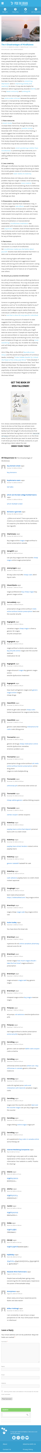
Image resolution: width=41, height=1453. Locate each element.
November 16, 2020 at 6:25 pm (15, 796)
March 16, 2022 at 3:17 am (14, 1174)
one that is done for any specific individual (22, 315)
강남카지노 (11, 1261)
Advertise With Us (29, 1444)
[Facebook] (14, 1437)
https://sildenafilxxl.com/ (16, 897)
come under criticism (12, 98)
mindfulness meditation (19, 223)
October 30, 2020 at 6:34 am (15, 553)
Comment (4, 1341)
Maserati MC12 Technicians (17, 1272)
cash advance (12, 878)
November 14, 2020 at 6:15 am (15, 759)
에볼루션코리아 (12, 1178)
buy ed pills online (13, 651)
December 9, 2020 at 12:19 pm (15, 1044)
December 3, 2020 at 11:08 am (15, 939)
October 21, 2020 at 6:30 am (14, 499)
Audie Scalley (12, 922)
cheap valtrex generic (14, 800)
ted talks (10, 487)
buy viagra (28, 997)
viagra (22, 540)
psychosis (8, 229)
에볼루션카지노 (12, 1195)
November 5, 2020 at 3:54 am (15, 644)
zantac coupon (12, 815)
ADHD (33, 89)
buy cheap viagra (27, 592)
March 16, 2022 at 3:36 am (14, 1225)
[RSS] (27, 1437)
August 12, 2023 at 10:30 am (14, 1293)
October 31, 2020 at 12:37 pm (15, 570)
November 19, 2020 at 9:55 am (15, 842)
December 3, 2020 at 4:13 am (15, 924)
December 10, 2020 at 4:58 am (15, 1081)
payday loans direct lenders (17, 846)
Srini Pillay (24, 47)
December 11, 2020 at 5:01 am (15, 1135)
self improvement (16, 49)
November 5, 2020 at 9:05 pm (15, 666)
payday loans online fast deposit (19, 829)
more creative (26, 183)
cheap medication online (29, 744)
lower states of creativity (22, 174)
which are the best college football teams (22, 495)
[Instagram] (18, 1437)
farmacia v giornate (14, 512)
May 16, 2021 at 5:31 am (13, 1152)
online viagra (22, 1125)
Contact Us (7, 1449)
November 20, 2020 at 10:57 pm (15, 873)
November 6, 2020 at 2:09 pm (15, 685)
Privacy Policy (28, 1449)
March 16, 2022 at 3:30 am (14, 1208)
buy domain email (13, 466)
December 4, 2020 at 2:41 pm (15, 993)
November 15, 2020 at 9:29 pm (15, 781)
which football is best (14, 504)
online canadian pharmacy (29, 944)
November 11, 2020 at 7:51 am (15, 722)
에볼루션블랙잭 (12, 1247)
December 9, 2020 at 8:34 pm (15, 1061)
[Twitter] (22, 1437)
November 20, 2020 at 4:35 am (15, 859)
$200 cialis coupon (32, 1049)
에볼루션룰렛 (12, 1230)
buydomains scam (14, 480)
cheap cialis (28, 575)
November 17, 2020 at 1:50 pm (15, 810)
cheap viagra (24, 628)
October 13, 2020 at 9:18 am (14, 468)
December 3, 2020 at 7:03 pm (15, 956)
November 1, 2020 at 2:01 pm (15, 587)
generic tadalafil (13, 863)
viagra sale (21, 912)
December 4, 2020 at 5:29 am (15, 976)
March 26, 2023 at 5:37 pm (14, 1257)
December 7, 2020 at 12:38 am (15, 1010)
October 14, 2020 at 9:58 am (14, 482)
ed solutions (19, 1014)
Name (3, 1366)
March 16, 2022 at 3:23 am (14, 1191)
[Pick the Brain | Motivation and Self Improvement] (4, 1434)
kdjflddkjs (10, 1255)
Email (3, 1375)
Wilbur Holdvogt (13, 1308)
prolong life (26, 91)
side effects (19, 206)
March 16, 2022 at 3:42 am (14, 1242)
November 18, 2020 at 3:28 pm (15, 825)
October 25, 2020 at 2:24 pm (15, 514)
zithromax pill (12, 786)
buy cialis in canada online (29, 1139)
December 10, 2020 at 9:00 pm (15, 1120)
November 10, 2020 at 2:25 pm (15, 705)
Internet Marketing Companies (18, 1150)
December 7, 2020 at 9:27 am (15, 1027)
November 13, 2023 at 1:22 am (15, 1310)
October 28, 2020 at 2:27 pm (15, 536)
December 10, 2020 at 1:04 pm (15, 1100)
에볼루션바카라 (12, 1213)
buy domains (12, 472)
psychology (5, 49)
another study (27, 128)
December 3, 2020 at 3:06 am (15, 907)
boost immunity (12, 91)
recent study (7, 123)
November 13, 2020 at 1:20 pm (15, 739)
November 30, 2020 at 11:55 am (15, 890)
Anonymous (11, 1291)
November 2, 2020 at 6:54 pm (15, 604)
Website (3, 1383)
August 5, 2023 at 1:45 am (14, 1274)
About (5, 1444)
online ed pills (12, 1034)
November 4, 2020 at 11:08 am (15, 624)
